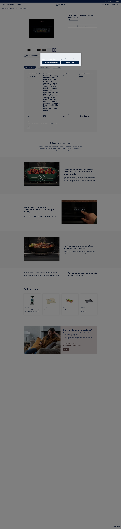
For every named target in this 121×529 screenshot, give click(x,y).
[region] (60, 59)
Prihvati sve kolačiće (70, 62)
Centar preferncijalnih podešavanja (51, 62)
